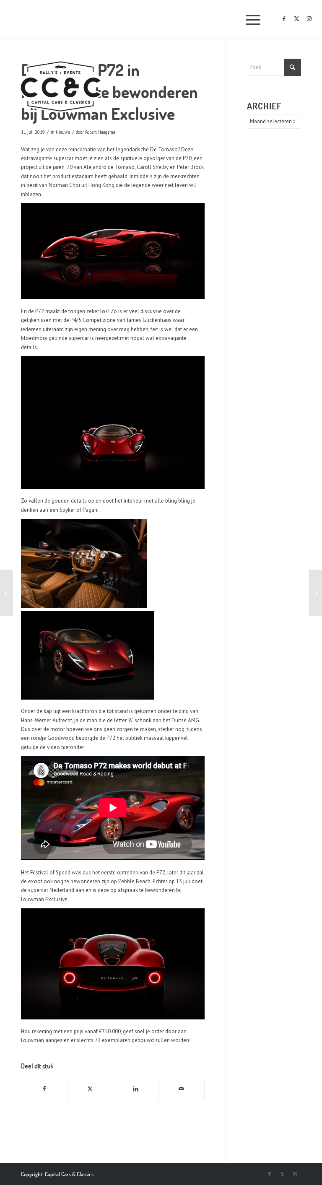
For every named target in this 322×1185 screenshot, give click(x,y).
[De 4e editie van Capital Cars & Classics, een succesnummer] (6, 593)
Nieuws (63, 132)
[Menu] (248, 19)
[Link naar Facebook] (284, 19)
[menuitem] (248, 19)
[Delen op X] (90, 1088)
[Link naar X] (297, 19)
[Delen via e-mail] (181, 1088)
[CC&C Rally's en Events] (61, 87)
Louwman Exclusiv (43, 899)
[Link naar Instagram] (309, 19)
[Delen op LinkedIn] (135, 1088)
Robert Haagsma (100, 132)
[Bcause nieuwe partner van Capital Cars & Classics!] (315, 593)
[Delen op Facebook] (44, 1088)
